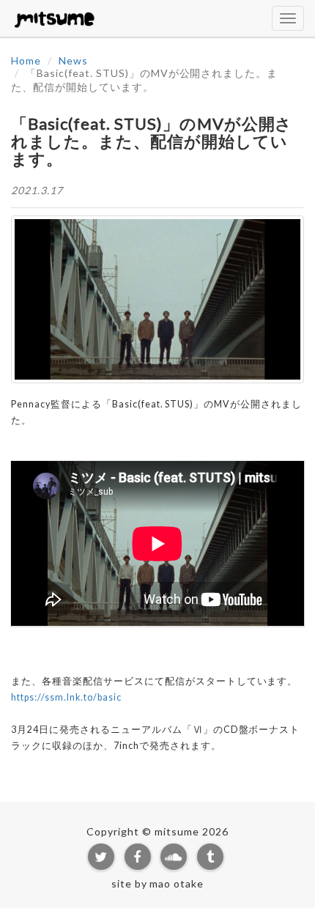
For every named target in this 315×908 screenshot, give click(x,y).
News (73, 60)
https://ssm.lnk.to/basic (66, 697)
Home (26, 60)
